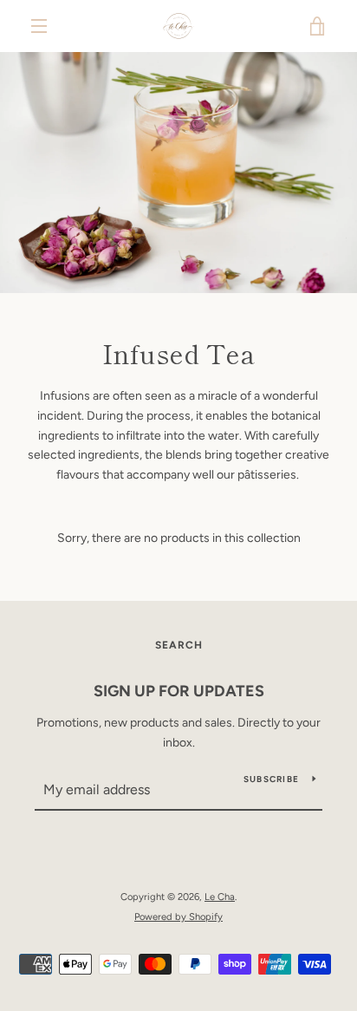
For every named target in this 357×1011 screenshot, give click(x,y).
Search (179, 645)
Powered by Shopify (178, 916)
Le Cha (219, 896)
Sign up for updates (179, 691)
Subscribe (271, 779)
